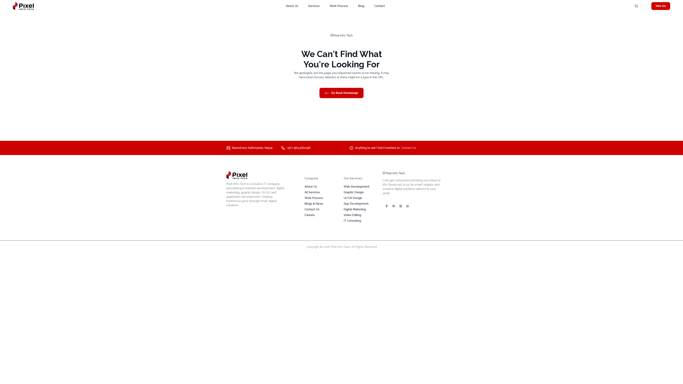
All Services (312, 192)
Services (314, 6)
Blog (361, 6)
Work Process (339, 6)
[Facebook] (386, 206)
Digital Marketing (355, 209)
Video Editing (352, 215)
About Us (292, 6)
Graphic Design (354, 192)
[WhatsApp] (407, 206)
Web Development (356, 186)
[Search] (636, 6)
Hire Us (661, 5)
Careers (310, 215)
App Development (356, 203)
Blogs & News (314, 203)
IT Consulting (352, 220)
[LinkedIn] (400, 206)
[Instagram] (393, 206)
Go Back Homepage (344, 92)
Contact (379, 6)
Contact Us (408, 148)
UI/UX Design (353, 198)
